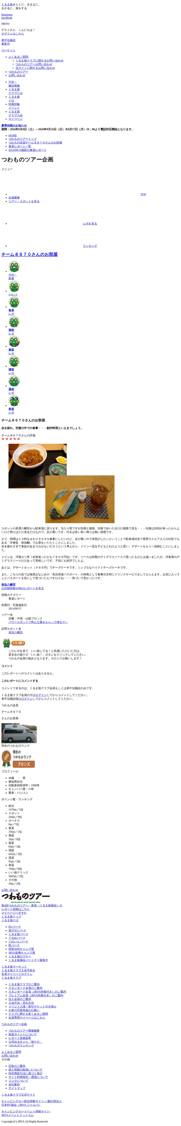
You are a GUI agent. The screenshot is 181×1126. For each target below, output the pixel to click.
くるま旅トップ (11, 916)
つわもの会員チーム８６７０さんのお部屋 (35, 142)
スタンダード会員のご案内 (25, 987)
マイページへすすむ (14, 912)
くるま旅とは (9, 920)
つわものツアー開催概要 (24, 1030)
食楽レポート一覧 (19, 146)
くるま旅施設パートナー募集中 (28, 960)
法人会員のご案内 (19, 999)
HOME (12, 135)
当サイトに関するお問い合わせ (35, 67)
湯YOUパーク (17, 930)
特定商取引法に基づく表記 (25, 1073)
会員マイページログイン (17, 974)
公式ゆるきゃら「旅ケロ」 (25, 1041)
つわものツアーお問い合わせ (34, 64)
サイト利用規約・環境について (28, 1077)
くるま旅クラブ (11, 977)
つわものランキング (21, 1045)
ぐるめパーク (16, 937)
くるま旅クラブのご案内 (24, 984)
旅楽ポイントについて (22, 1034)
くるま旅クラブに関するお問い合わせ (40, 60)
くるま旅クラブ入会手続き (18, 970)
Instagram (6, 14)
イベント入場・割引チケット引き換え (32, 1006)
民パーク (14, 945)
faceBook (6, 17)
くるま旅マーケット (14, 966)
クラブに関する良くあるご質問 (28, 1013)
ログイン (41, 695)
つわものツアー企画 (14, 1024)
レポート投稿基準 (19, 1038)
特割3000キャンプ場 (21, 949)
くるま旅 (7, 4)
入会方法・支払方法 (21, 1002)
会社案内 (14, 1084)
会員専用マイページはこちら (26, 1017)
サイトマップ (16, 1088)
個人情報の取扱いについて (25, 1069)
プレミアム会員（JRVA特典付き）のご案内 (35, 995)
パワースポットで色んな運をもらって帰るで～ (38, 622)
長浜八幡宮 (15, 632)
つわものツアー (18, 71)
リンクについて (18, 1080)
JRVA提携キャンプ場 (21, 952)
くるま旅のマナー (19, 956)
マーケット (8, 50)
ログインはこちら (12, 33)
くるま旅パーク (18, 934)
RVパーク (14, 926)
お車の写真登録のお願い (24, 1010)
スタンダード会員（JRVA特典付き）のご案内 (37, 991)
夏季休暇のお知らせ (14, 125)
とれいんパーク (18, 941)
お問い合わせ (16, 75)
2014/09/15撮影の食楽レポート (27, 150)
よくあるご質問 (18, 56)
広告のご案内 (16, 1065)
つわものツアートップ (22, 138)
